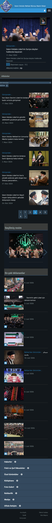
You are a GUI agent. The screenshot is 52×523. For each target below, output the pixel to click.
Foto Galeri (9, 487)
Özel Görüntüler (11, 474)
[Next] (25, 216)
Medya (7, 499)
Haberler (8, 462)
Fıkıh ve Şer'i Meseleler (14, 468)
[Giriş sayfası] (44, 10)
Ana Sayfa (23, 512)
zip (20, 68)
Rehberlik (8, 493)
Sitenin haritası (43, 512)
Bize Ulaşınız (44, 515)
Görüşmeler (10, 46)
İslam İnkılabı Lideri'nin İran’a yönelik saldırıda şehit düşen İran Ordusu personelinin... (14, 178)
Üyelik (24, 515)
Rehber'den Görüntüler (32, 352)
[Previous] (20, 212)
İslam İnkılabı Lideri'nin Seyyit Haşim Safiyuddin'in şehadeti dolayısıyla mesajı (13, 197)
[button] (49, 10)
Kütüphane (9, 481)
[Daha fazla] (8, 65)
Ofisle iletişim (10, 506)
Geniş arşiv (23, 518)
